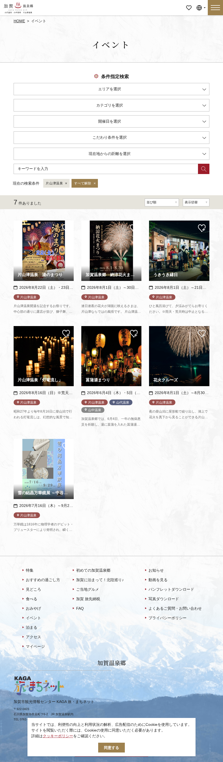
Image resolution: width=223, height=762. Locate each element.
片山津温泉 (54, 183)
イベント (33, 618)
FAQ (80, 608)
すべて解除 (82, 183)
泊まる (31, 627)
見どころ (33, 589)
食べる (31, 599)
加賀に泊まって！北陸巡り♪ (100, 580)
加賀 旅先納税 (88, 599)
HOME (19, 21)
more (18, 223)
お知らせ (156, 570)
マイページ (188, 4)
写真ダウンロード (163, 599)
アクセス (33, 637)
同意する (111, 747)
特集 (29, 570)
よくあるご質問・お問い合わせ (175, 608)
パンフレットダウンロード (171, 589)
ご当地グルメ (87, 589)
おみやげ (33, 608)
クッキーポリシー (58, 736)
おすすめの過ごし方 (43, 580)
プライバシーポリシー (167, 618)
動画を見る (158, 580)
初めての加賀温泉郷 (93, 570)
